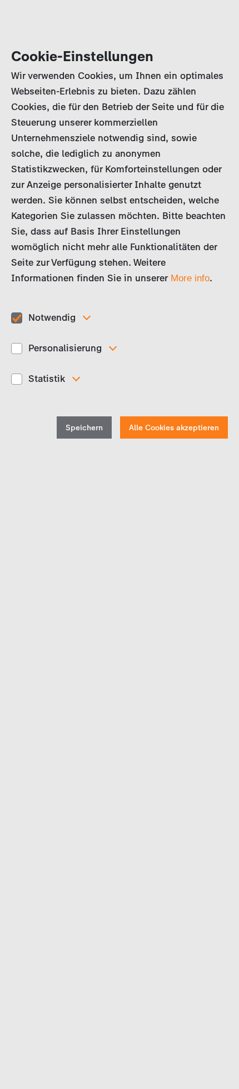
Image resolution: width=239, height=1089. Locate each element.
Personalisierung (65, 348)
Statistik (46, 378)
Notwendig (52, 317)
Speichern (84, 427)
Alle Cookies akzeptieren (174, 427)
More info (190, 278)
